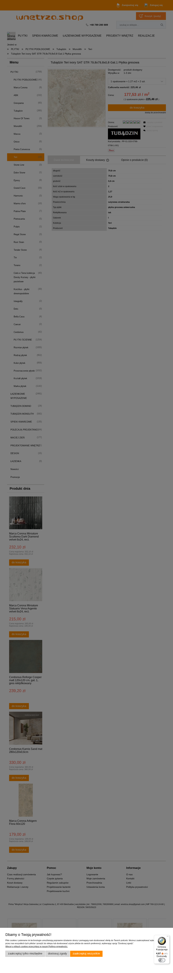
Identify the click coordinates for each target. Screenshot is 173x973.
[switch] (161, 960)
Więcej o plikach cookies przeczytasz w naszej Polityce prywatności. (36, 946)
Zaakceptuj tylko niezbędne (25, 953)
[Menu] (168, 937)
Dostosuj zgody (57, 953)
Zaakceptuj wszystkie (86, 953)
